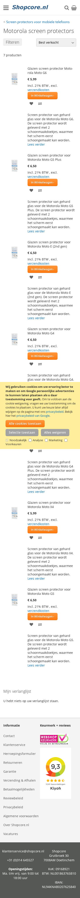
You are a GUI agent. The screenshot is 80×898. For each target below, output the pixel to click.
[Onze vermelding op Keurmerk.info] (58, 739)
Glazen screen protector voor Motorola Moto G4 (49, 331)
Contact (9, 736)
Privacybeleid (13, 807)
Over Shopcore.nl (16, 825)
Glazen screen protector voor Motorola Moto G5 (49, 591)
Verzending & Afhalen (19, 780)
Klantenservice (14, 745)
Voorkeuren (13, 444)
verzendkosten (38, 90)
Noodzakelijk (18, 440)
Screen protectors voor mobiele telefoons (38, 22)
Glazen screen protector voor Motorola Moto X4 (49, 504)
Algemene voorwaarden (21, 816)
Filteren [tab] (12, 42)
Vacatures (10, 834)
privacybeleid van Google (33, 416)
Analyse (38, 440)
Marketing (55, 440)
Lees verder (36, 144)
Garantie (9, 771)
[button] (31, 103)
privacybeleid (55, 412)
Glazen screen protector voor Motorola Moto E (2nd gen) (49, 244)
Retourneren (12, 762)
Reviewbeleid (13, 798)
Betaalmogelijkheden (19, 789)
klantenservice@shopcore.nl (23, 851)
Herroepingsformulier (19, 754)
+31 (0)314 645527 (20, 860)
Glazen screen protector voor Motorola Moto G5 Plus (49, 157)
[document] (41, 415)
